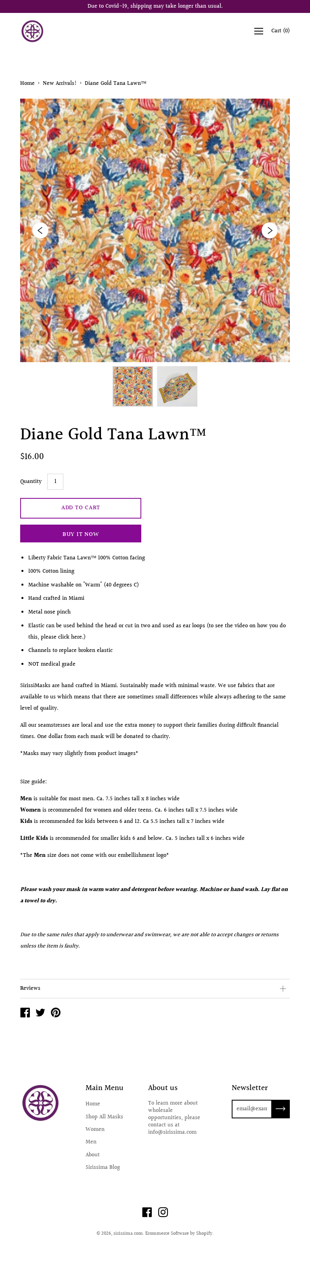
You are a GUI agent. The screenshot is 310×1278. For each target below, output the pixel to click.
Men (91, 1142)
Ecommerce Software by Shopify (178, 1234)
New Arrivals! (60, 83)
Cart (280, 31)
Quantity (31, 481)
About (93, 1155)
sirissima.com (128, 1234)
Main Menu (105, 1088)
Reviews (30, 988)
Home (27, 83)
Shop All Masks (104, 1117)
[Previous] (40, 230)
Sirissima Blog (103, 1167)
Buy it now (81, 534)
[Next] (270, 230)
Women (95, 1129)
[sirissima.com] (25, 1014)
